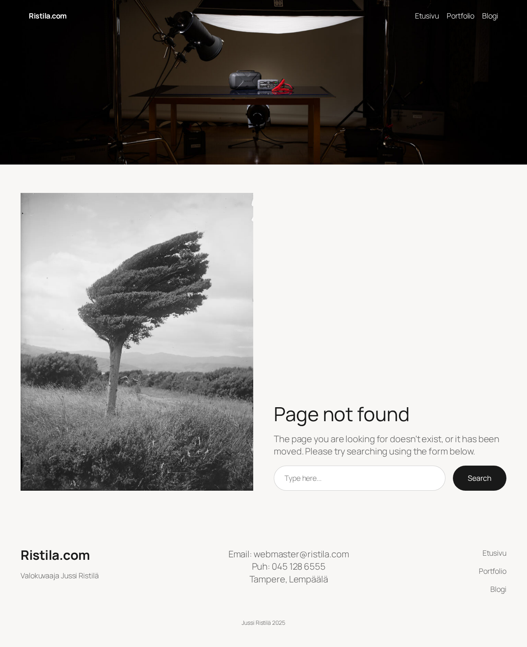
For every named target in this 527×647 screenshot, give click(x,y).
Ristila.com (48, 16)
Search (480, 478)
